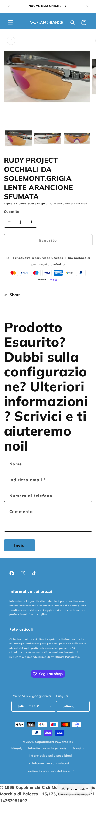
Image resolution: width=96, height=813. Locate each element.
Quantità (12, 212)
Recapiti (78, 748)
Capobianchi (44, 742)
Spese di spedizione (42, 203)
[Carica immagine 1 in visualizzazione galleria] (18, 138)
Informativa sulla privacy (47, 748)
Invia (19, 545)
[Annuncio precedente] (9, 6)
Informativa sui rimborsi (50, 763)
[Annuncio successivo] (87, 6)
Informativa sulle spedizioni (50, 755)
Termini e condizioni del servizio (50, 771)
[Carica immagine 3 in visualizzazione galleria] (77, 138)
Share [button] (15, 295)
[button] (10, 22)
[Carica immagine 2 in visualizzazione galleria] (47, 138)
